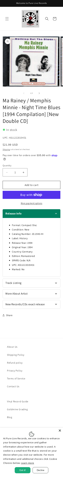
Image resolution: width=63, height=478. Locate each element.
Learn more (27, 463)
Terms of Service (16, 378)
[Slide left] (24, 93)
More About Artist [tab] (16, 293)
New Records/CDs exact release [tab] (25, 304)
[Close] (60, 430)
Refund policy (15, 362)
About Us (12, 346)
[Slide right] (39, 93)
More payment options (31, 203)
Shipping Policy (15, 354)
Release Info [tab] (13, 213)
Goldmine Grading (17, 409)
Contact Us (13, 386)
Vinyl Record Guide (17, 401)
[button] (7, 19)
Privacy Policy (14, 370)
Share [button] (9, 315)
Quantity (7, 165)
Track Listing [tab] (13, 283)
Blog (9, 417)
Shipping (6, 149)
